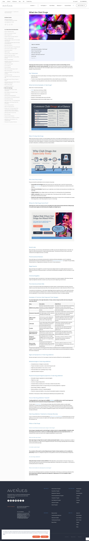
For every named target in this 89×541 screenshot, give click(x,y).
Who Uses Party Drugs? (35, 52)
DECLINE (44, 536)
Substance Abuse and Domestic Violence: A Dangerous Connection (12, 82)
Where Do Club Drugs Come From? (38, 54)
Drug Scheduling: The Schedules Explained (12, 97)
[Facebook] (8, 501)
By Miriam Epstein (8, 17)
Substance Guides (55, 517)
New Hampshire (79, 493)
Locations (32, 5)
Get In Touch (78, 519)
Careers (4, 1)
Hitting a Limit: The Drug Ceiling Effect (11, 108)
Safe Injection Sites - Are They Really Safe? (12, 100)
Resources (59, 5)
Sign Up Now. (29, 511)
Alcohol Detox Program (56, 488)
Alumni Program (55, 504)
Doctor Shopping (8, 67)
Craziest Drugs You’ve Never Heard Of (11, 36)
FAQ (23, 1)
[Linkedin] (13, 501)
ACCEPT (36, 536)
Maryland (78, 490)
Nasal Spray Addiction (8, 45)
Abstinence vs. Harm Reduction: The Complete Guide (11, 120)
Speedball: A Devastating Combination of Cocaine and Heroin (12, 62)
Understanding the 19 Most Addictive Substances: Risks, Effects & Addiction (12, 110)
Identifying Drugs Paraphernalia (10, 95)
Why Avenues (15, 1)
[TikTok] (23, 501)
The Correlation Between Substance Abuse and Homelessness (12, 43)
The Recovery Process (56, 519)
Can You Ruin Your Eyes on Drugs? (11, 48)
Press (77, 524)
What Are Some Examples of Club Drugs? (39, 49)
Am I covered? (75, 1)
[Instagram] (11, 501)
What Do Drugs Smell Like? (9, 106)
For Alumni (8, 1)
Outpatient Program (55, 497)
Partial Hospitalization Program (56, 495)
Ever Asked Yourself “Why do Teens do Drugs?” (11, 80)
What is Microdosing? (8, 70)
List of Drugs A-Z (8, 65)
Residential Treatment (56, 493)
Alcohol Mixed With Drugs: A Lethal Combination (11, 90)
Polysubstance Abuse (8, 50)
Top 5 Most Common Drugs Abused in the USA (12, 77)
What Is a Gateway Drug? (9, 38)
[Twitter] (21, 501)
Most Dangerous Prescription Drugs (11, 92)
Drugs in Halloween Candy (9, 31)
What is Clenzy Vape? (8, 84)
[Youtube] (16, 501)
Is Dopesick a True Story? (9, 86)
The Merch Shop (29, 1)
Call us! (83, 1)
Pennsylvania (78, 488)
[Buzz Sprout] (18, 501)
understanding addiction (9, 11)
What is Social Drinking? (9, 59)
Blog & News (54, 522)
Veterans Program (55, 502)
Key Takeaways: (34, 47)
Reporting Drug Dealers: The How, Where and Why (12, 57)
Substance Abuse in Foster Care (10, 112)
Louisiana (78, 495)
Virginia (77, 502)
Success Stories (68, 5)
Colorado (78, 500)
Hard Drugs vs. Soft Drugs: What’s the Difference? (11, 103)
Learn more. (12, 497)
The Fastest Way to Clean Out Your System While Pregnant (12, 40)
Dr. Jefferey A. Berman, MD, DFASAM (11, 20)
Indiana (77, 497)
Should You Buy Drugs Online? (10, 55)
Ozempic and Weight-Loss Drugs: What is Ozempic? (12, 73)
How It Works (52, 5)
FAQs (77, 526)
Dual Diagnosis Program (56, 500)
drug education (16, 11)
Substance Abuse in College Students (11, 53)
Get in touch (80, 5)
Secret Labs (33, 56)
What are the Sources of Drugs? (10, 33)
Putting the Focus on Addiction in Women (12, 117)
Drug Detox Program (55, 490)
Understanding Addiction (56, 515)
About (20, 1)
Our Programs (43, 5)
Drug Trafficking (7, 114)
